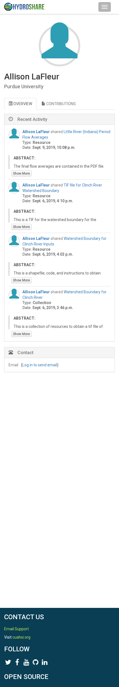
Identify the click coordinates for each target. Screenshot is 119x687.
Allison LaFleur (36, 131)
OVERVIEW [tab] (22, 104)
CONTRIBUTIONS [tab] (60, 104)
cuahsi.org (21, 637)
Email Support (16, 629)
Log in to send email (39, 365)
